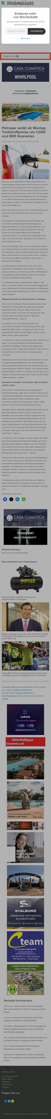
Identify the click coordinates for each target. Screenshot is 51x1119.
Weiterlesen (25, 38)
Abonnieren (37, 31)
